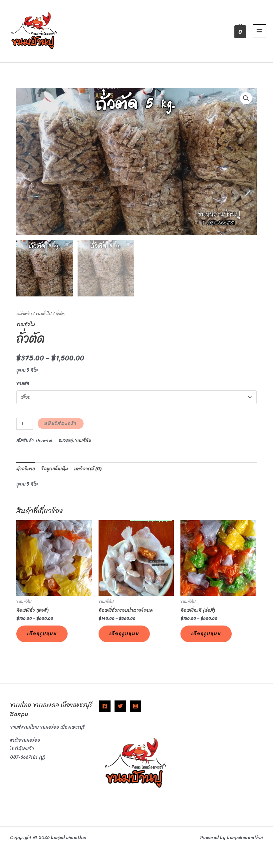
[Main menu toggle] (259, 31)
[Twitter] (120, 706)
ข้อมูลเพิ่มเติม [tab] (54, 469)
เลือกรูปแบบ (42, 634)
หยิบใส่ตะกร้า (60, 423)
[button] (246, 98)
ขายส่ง (22, 383)
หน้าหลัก (24, 313)
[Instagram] (135, 706)
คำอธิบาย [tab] (25, 469)
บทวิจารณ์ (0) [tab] (87, 469)
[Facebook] (105, 706)
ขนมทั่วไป (44, 313)
